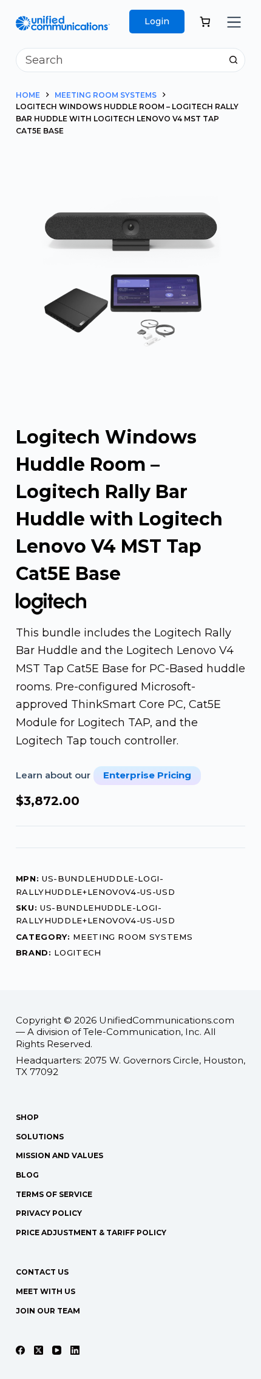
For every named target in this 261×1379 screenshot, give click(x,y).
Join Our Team (48, 1310)
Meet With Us (45, 1291)
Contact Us (42, 1271)
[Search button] (233, 60)
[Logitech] (51, 603)
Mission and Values (59, 1155)
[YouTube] (56, 1350)
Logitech (77, 952)
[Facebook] (20, 1350)
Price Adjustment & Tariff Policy (91, 1232)
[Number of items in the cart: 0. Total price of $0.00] (205, 22)
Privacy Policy (49, 1213)
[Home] (63, 24)
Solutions (40, 1136)
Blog (27, 1174)
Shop (27, 1117)
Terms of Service (54, 1194)
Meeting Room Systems (132, 937)
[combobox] (119, 60)
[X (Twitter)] (38, 1350)
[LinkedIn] (75, 1350)
